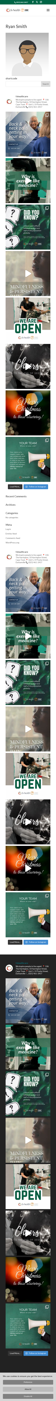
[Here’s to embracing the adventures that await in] (28, 366)
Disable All (28, 1396)
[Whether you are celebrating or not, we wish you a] (28, 412)
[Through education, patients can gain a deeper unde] (28, 227)
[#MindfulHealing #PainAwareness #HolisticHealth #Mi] (28, 273)
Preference (28, 1382)
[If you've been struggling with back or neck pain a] (28, 134)
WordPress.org (12, 542)
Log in (8, 529)
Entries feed (11, 533)
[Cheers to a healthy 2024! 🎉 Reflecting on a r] (28, 319)
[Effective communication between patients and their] (28, 459)
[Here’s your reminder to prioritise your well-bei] (28, 180)
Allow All (28, 1389)
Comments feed (13, 538)
